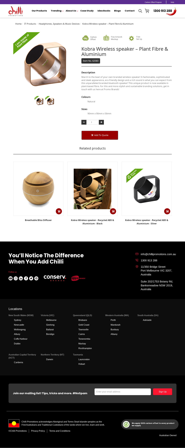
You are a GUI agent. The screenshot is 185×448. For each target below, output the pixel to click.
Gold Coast (83, 325)
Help (172, 2)
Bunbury (115, 329)
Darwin (49, 359)
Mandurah (115, 325)
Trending (56, 10)
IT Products (30, 23)
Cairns (81, 334)
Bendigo (50, 334)
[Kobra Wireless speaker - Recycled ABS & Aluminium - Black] (92, 213)
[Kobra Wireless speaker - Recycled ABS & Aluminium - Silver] (146, 213)
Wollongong (20, 329)
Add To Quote (101, 135)
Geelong (50, 325)
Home (18, 23)
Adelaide (147, 320)
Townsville (83, 329)
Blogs (117, 10)
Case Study (87, 10)
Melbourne (51, 320)
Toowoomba (84, 339)
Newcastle (19, 325)
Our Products (39, 10)
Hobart (81, 364)
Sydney (17, 320)
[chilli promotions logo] (16, 11)
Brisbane (82, 320)
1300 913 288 (162, 11)
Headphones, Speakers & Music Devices (59, 23)
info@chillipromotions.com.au (158, 254)
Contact (130, 10)
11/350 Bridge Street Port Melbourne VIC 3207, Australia (156, 270)
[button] (59, 211)
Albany (114, 334)
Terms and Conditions (59, 431)
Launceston (84, 359)
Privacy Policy (38, 431)
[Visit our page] (11, 278)
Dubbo (17, 343)
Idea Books (104, 10)
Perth (113, 320)
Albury (17, 334)
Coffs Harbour (20, 339)
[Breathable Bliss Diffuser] (38, 213)
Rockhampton (85, 348)
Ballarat (50, 329)
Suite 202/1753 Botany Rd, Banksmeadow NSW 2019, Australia (157, 285)
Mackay (82, 343)
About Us (71, 10)
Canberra (18, 362)
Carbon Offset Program (153, 2)
